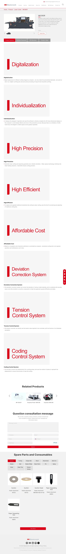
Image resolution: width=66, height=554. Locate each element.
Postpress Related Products (39, 550)
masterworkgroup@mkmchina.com (52, 1)
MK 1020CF (19, 402)
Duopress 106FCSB (48, 402)
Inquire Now (42, 33)
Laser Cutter (17, 9)
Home (5, 9)
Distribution (44, 5)
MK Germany (50, 5)
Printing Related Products (26, 550)
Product (10, 9)
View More (33, 528)
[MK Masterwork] (10, 4)
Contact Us (57, 5)
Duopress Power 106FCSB (33, 402)
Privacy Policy (43, 545)
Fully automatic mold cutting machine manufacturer (39, 548)
